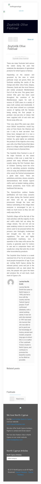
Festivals (11, 392)
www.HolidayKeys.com (15, 440)
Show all (30, 39)
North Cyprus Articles (14, 455)
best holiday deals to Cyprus (22, 419)
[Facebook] (21, 478)
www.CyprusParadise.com (16, 424)
